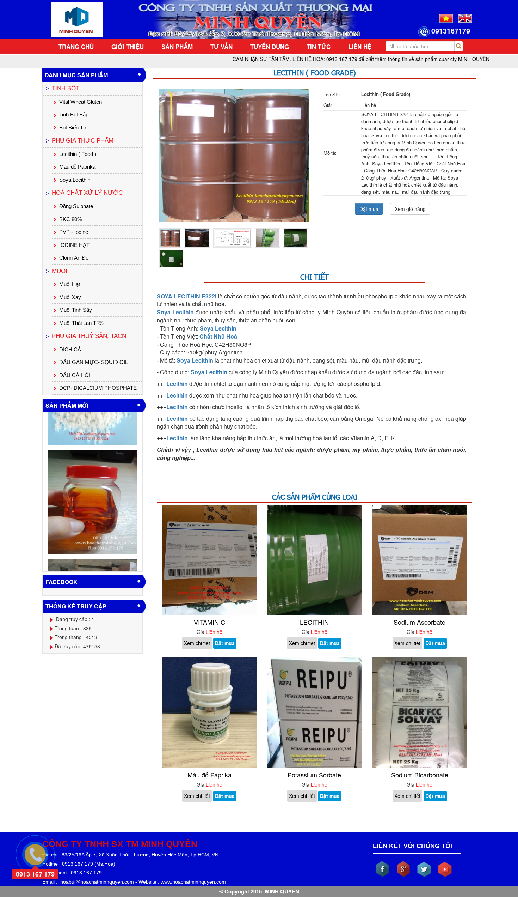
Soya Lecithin (195, 360)
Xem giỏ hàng (410, 208)
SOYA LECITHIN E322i (186, 296)
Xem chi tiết (197, 643)
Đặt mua (368, 208)
